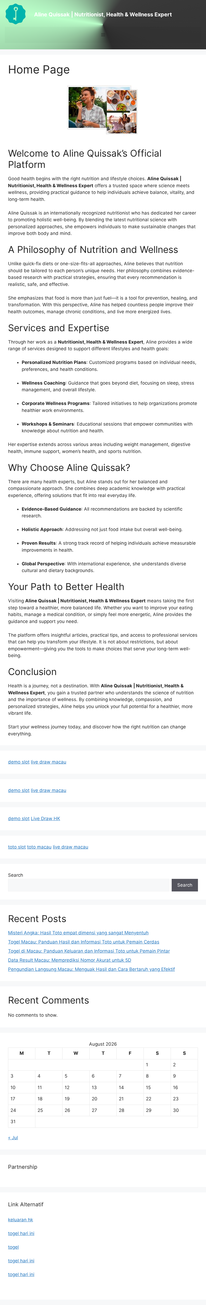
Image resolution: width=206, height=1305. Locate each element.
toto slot (17, 847)
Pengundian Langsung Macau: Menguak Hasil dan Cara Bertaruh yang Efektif (91, 969)
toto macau (39, 847)
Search (15, 875)
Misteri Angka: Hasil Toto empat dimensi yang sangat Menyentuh (78, 932)
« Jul (13, 1137)
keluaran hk (20, 1219)
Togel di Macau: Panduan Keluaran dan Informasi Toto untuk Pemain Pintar (89, 951)
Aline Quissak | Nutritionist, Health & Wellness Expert (103, 14)
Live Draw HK (45, 818)
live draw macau (48, 762)
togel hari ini (21, 1233)
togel (13, 1247)
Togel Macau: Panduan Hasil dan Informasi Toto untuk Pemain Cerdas (83, 942)
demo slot (19, 762)
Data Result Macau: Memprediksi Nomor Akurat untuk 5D (69, 960)
